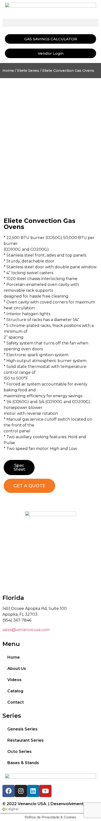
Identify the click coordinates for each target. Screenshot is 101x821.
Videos (14, 679)
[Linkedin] (33, 791)
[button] (50, 23)
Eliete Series (28, 70)
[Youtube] (45, 791)
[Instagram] (21, 791)
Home (8, 70)
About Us (16, 668)
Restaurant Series (25, 740)
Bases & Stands (23, 762)
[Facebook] (8, 791)
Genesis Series (22, 729)
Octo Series (19, 751)
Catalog (15, 691)
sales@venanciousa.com (26, 629)
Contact (15, 702)
